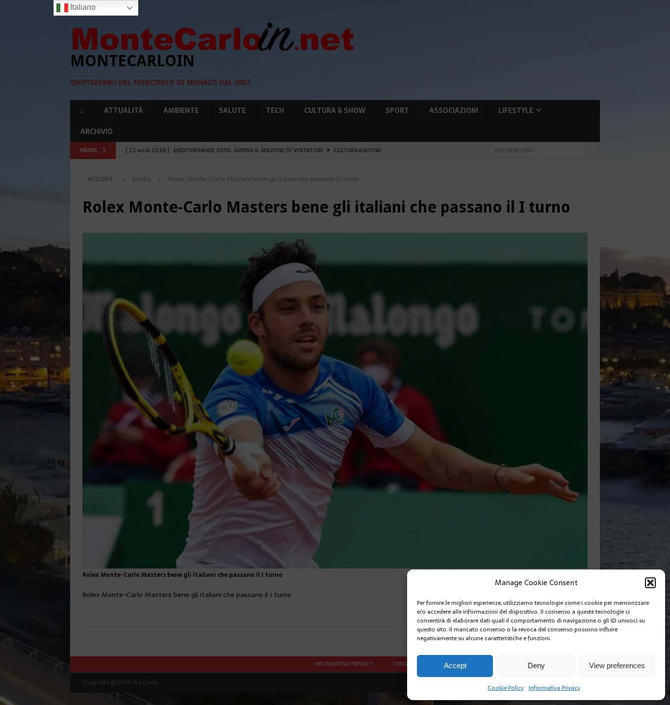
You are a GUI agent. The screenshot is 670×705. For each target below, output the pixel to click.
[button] (650, 583)
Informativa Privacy (554, 688)
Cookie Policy (506, 688)
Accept (455, 665)
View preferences (617, 665)
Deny (536, 665)
